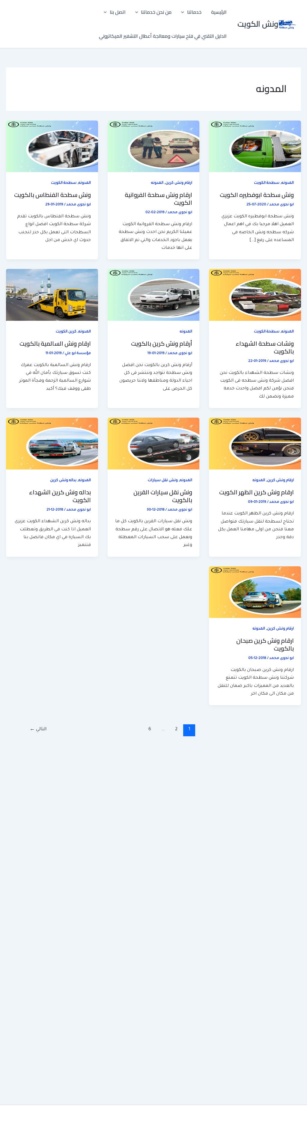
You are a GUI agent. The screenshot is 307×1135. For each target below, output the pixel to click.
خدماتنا (194, 11)
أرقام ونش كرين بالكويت (161, 343)
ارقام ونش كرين (178, 183)
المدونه (288, 183)
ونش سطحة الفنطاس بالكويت (52, 194)
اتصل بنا (118, 11)
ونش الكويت (257, 23)
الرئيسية (219, 11)
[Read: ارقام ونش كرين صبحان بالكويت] (255, 592)
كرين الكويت (66, 332)
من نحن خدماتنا (156, 11)
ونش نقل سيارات (163, 480)
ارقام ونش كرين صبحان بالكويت (265, 644)
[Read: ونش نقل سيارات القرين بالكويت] (154, 444)
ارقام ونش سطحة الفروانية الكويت (158, 198)
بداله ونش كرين (63, 480)
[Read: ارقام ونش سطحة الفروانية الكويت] (154, 146)
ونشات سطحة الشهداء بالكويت (265, 347)
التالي (38, 729)
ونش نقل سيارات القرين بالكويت (162, 496)
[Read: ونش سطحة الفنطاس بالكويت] (52, 146)
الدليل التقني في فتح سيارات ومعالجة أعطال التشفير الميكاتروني (163, 35)
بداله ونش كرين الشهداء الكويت (60, 496)
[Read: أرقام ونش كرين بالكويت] (154, 295)
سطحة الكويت (266, 183)
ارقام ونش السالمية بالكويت (55, 343)
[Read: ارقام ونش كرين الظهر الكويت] (255, 444)
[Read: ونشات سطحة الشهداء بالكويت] (255, 295)
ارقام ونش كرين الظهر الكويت (256, 492)
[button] (184, 12)
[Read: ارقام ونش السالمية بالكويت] (52, 295)
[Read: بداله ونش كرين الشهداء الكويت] (52, 444)
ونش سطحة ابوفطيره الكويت (257, 194)
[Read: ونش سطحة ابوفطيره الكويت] (255, 146)
